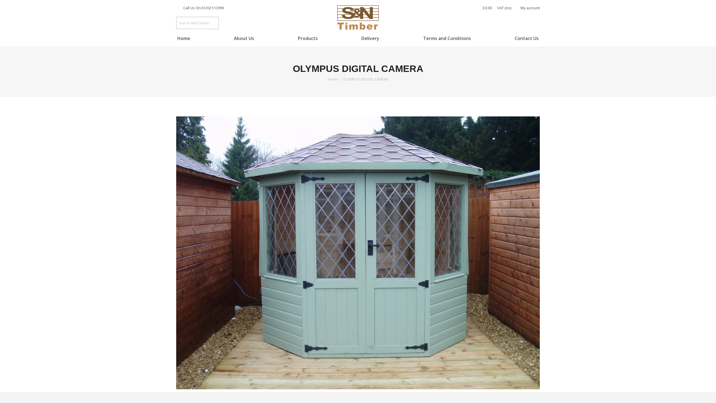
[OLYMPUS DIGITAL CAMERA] (358, 252)
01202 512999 (212, 7)
